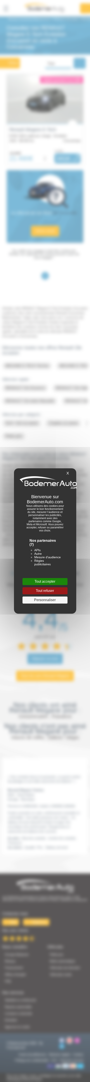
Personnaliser (45, 600)
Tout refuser (45, 591)
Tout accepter (45, 581)
